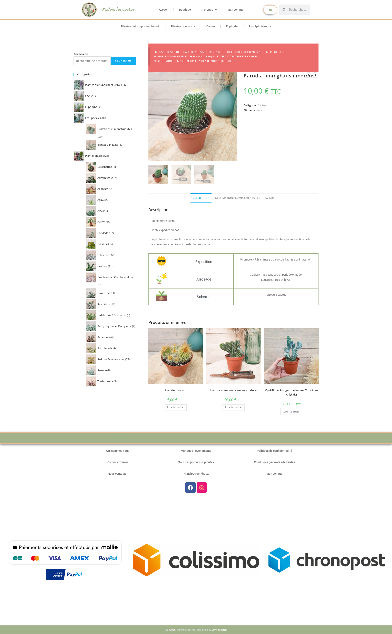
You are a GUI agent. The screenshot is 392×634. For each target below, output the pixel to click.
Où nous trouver (117, 462)
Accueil (163, 9)
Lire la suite (175, 407)
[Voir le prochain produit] (315, 75)
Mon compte (235, 9)
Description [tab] (201, 198)
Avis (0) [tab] (269, 198)
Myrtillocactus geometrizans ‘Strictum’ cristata (291, 392)
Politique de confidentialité (274, 450)
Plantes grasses (181, 26)
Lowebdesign (219, 629)
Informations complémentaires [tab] (237, 198)
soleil (260, 110)
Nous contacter (118, 473)
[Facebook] (190, 487)
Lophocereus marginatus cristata (233, 390)
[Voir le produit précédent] (308, 75)
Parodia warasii (175, 390)
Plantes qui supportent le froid (140, 26)
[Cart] (270, 9)
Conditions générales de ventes (274, 462)
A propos (207, 9)
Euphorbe (232, 26)
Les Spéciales (258, 26)
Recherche (81, 54)
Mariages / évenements (196, 450)
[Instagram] (202, 487)
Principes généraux (196, 473)
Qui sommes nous (117, 450)
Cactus (210, 26)
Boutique (185, 9)
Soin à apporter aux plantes (196, 462)
